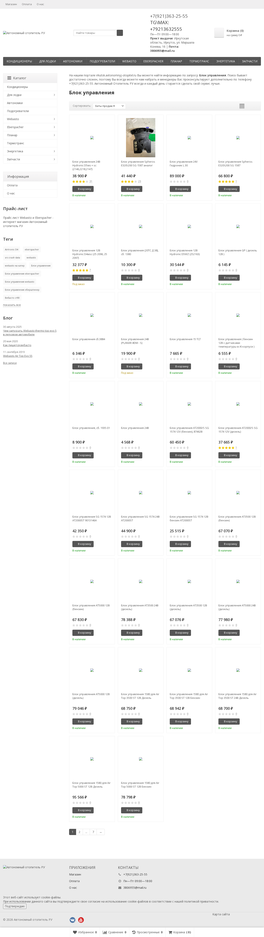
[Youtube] (81, 920)
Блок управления (41, 265)
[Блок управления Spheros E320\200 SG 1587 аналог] (140, 137)
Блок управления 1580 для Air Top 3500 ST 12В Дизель (140, 696)
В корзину (84, 189)
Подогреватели (102, 61)
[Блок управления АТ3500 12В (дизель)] (189, 581)
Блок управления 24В (135, 428)
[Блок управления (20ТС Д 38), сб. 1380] (140, 226)
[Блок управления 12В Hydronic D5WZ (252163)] (189, 226)
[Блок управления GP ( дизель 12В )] (238, 226)
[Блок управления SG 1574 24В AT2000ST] (140, 492)
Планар (176, 61)
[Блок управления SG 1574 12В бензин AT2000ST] (189, 492)
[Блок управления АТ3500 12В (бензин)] (238, 492)
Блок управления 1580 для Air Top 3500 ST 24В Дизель (237, 696)
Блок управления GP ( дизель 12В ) (237, 252)
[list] (248, 106)
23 (139, 181)
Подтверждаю (15, 906)
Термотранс (199, 61)
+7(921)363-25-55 (169, 16)
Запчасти (249, 61)
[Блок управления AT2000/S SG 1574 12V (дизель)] (238, 404)
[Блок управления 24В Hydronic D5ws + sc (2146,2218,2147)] (92, 137)
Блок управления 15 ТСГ (185, 339)
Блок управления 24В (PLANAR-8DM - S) (135, 341)
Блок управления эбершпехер (22, 289)
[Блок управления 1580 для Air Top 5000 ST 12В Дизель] (92, 758)
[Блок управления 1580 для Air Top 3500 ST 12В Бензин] (189, 670)
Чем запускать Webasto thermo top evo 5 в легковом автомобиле (30, 332)
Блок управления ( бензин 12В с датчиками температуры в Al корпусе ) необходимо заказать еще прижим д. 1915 (236, 342)
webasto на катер (15, 265)
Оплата (27, 4)
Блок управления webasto (19, 281)
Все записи (10, 363)
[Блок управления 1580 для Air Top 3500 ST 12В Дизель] (140, 670)
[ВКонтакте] (72, 920)
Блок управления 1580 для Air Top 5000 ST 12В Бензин (140, 784)
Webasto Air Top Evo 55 (17, 356)
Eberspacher (153, 61)
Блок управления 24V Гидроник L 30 (184, 163)
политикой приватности (201, 901)
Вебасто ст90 (12, 297)
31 (91, 181)
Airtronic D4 (11, 249)
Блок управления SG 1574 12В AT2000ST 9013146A (91, 518)
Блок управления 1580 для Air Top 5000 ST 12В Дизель (91, 784)
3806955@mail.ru (134, 888)
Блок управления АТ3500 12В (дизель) (188, 607)
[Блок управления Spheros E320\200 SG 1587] (238, 137)
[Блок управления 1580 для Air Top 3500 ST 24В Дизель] (238, 670)
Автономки (72, 61)
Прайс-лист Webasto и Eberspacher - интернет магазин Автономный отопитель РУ (28, 222)
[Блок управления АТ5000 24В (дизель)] (238, 581)
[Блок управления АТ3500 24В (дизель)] (140, 581)
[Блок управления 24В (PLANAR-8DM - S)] (140, 315)
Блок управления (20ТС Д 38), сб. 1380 (139, 252)
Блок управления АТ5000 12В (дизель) (91, 696)
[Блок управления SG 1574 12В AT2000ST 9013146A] (92, 492)
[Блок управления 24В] (140, 404)
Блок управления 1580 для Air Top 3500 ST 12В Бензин (189, 696)
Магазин (11, 4)
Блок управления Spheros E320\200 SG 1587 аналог (138, 163)
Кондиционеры (19, 61)
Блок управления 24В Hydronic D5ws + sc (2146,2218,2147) (86, 165)
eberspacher (32, 249)
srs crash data (12, 257)
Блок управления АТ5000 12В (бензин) (91, 607)
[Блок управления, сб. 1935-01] (92, 404)
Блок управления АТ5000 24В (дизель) (237, 607)
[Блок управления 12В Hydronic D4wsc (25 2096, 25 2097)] (92, 226)
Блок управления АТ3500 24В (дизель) (139, 607)
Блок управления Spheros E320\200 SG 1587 (235, 163)
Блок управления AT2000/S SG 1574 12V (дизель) (238, 429)
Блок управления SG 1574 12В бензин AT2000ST (189, 518)
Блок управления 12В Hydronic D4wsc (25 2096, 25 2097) (89, 254)
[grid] (241, 106)
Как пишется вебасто (17, 345)
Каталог (19, 78)
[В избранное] (110, 189)
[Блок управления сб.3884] (92, 315)
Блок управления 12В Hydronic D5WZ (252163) (185, 252)
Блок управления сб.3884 (88, 339)
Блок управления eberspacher (22, 273)
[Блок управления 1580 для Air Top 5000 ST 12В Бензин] (140, 758)
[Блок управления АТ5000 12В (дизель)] (92, 670)
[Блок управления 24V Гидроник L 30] (189, 137)
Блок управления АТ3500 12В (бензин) (237, 518)
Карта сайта (221, 914)
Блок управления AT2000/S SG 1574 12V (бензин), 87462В (189, 429)
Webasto (129, 61)
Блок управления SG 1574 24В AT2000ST (140, 518)
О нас (40, 4)
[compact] (254, 106)
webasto (31, 257)
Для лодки (47, 61)
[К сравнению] (103, 189)
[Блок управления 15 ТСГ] (189, 315)
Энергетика (225, 61)
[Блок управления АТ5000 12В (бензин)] (92, 581)
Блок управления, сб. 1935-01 (91, 428)
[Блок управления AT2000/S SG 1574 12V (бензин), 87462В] (189, 404)
